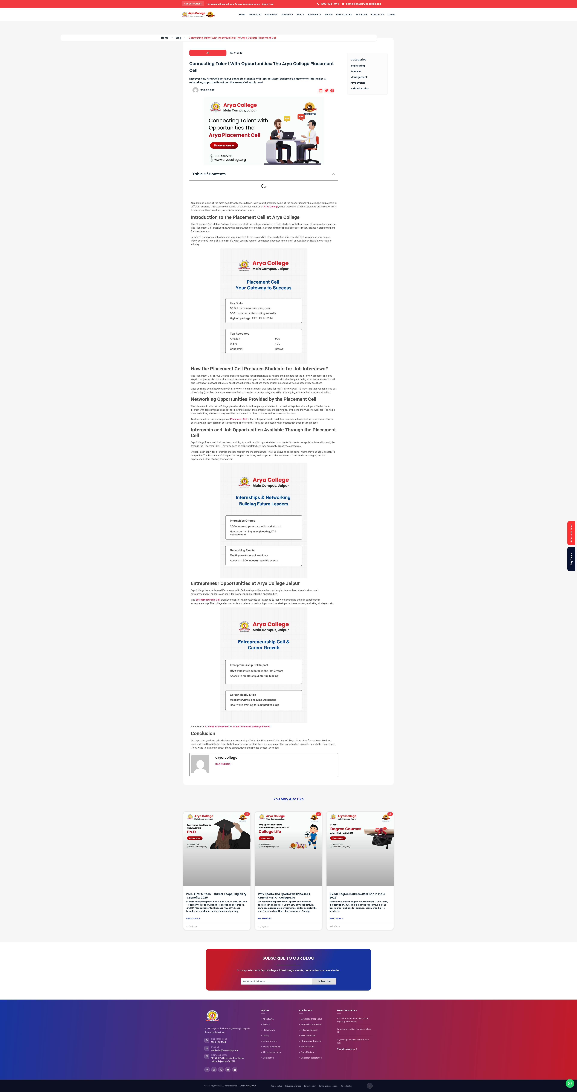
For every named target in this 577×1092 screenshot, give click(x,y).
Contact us (268, 1058)
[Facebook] (207, 1069)
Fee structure (307, 1046)
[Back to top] (370, 1086)
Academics (271, 14)
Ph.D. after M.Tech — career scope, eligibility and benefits (353, 1020)
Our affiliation (307, 1052)
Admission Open (571, 533)
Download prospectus (311, 1019)
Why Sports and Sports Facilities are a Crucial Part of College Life (284, 895)
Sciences (356, 71)
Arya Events (358, 83)
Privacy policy (310, 1086)
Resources (361, 14)
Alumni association (272, 1052)
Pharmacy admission (311, 1041)
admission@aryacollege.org (224, 1050)
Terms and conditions (328, 1086)
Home (242, 14)
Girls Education (360, 88)
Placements (314, 14)
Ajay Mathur (251, 1086)
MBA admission (308, 1035)
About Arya (255, 14)
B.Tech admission (309, 1030)
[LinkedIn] (234, 1069)
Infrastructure (344, 14)
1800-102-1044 (218, 1042)
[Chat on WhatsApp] (570, 1083)
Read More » (193, 918)
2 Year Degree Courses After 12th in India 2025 (357, 895)
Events (300, 14)
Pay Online (571, 559)
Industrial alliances (293, 1086)
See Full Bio (222, 764)
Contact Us (377, 14)
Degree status (276, 1086)
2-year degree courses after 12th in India (353, 1041)
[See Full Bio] (232, 764)
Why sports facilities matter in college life (354, 1030)
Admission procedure (311, 1024)
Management (359, 77)
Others (391, 14)
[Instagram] (214, 1069)
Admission (287, 14)
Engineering (358, 65)
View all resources (346, 1049)
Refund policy (346, 1086)
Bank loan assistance (311, 1058)
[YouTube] (227, 1069)
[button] (321, 91)
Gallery (329, 14)
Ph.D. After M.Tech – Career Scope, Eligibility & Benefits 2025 (216, 895)
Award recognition (272, 1046)
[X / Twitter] (221, 1069)
